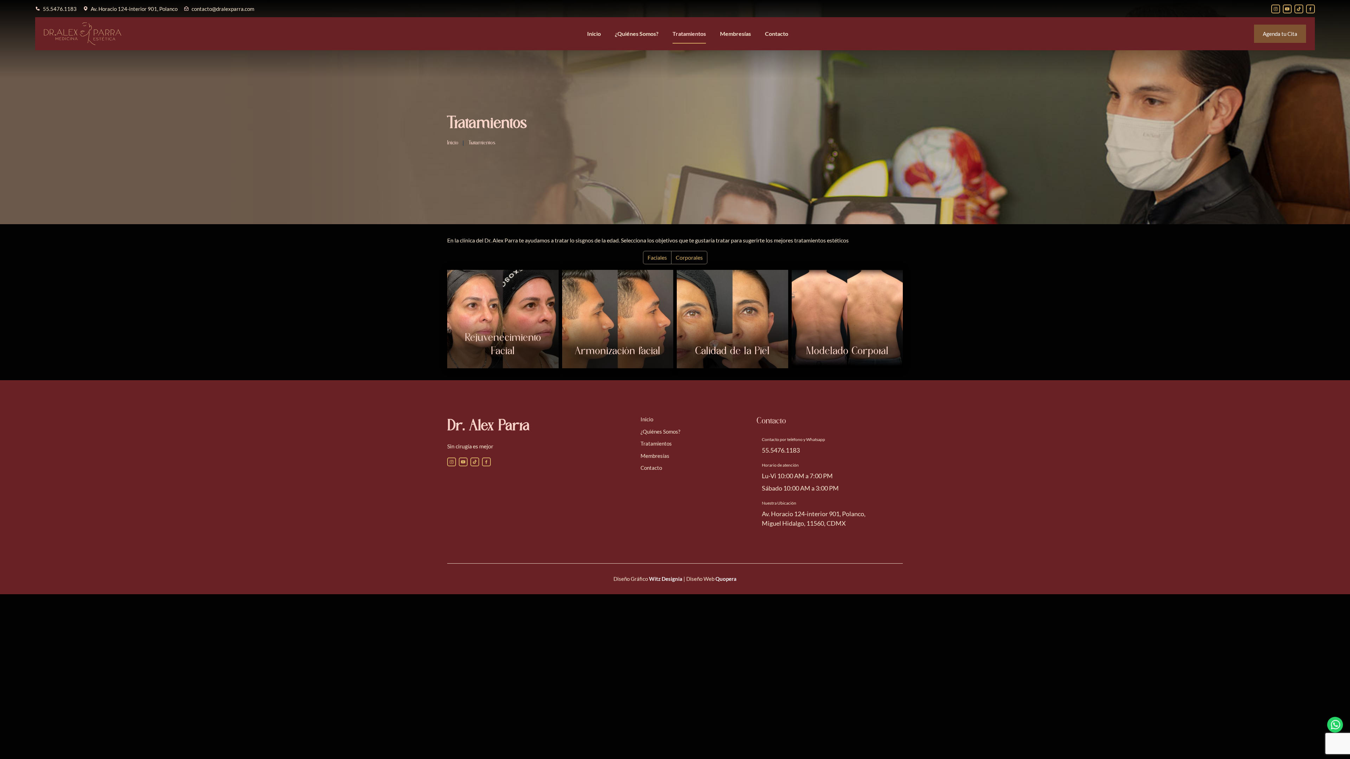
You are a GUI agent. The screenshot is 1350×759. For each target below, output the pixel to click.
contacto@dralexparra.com (223, 9)
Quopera (726, 579)
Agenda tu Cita (1280, 34)
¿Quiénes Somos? (636, 33)
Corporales (689, 257)
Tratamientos (689, 33)
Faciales (657, 257)
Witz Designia (665, 579)
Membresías (735, 33)
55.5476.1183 (60, 9)
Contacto (776, 33)
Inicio (594, 33)
